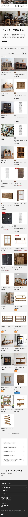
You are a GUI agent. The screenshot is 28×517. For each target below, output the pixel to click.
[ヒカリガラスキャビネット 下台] (7, 318)
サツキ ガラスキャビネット (6, 367)
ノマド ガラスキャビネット (6, 248)
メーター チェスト (5, 93)
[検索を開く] (15, 6)
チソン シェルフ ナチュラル (6, 428)
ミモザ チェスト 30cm (5, 287)
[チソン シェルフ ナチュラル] (7, 420)
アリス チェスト (17, 183)
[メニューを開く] (26, 6)
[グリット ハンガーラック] (7, 130)
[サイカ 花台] (7, 298)
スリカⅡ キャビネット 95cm (20, 203)
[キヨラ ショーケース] (20, 279)
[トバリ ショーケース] (7, 340)
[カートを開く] (21, 6)
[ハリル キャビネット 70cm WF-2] (20, 379)
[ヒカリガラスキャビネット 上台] (20, 318)
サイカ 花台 (3, 306)
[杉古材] (15, 181)
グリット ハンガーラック (6, 138)
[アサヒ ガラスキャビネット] (20, 359)
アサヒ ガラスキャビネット (20, 367)
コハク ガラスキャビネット (6, 387)
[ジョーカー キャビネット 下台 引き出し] (7, 218)
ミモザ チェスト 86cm (19, 267)
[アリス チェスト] (20, 173)
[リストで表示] (25, 53)
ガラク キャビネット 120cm (20, 162)
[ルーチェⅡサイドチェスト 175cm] (7, 195)
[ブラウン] (15, 72)
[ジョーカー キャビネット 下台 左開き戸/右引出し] (7, 259)
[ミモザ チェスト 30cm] (7, 279)
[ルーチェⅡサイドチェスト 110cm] (20, 85)
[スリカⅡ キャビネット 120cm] (7, 401)
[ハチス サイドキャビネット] (7, 64)
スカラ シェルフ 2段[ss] (19, 248)
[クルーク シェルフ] (20, 298)
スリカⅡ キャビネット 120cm (7, 409)
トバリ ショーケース (5, 348)
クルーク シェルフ (18, 306)
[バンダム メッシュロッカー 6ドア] (20, 218)
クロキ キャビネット (5, 115)
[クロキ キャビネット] (7, 107)
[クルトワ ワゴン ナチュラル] (20, 401)
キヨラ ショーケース (18, 287)
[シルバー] (15, 115)
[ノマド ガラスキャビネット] (7, 240)
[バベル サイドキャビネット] (20, 64)
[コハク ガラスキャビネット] (7, 379)
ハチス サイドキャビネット (6, 72)
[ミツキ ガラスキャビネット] (20, 340)
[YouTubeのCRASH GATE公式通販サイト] (5, 506)
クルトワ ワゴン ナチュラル (20, 409)
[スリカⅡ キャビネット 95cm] (20, 195)
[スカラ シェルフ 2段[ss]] (20, 240)
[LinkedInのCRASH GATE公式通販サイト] (8, 506)
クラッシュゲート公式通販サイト (7, 48)
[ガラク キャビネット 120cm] (20, 152)
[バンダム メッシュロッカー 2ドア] (7, 173)
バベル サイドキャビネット (20, 74)
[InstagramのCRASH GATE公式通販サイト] (2, 506)
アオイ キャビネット (5, 160)
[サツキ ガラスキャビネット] (7, 359)
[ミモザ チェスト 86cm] (20, 259)
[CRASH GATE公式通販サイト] (5, 6)
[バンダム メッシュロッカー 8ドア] (20, 107)
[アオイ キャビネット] (7, 152)
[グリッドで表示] (23, 53)
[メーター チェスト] (7, 85)
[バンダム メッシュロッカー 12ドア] (20, 130)
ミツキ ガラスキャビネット (20, 348)
